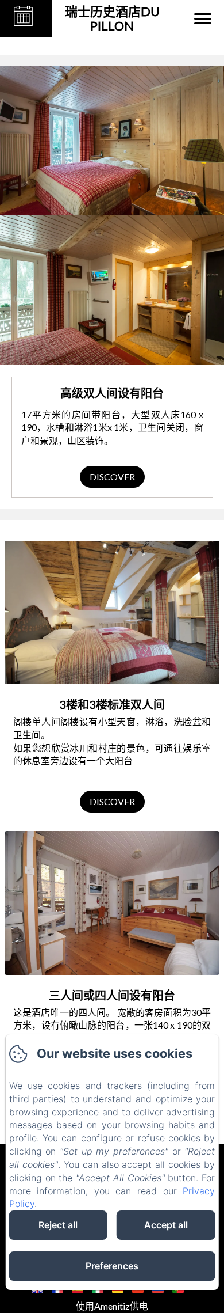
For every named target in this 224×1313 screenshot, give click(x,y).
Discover (112, 476)
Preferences (112, 1266)
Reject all (58, 1225)
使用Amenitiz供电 (112, 1305)
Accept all (166, 1225)
